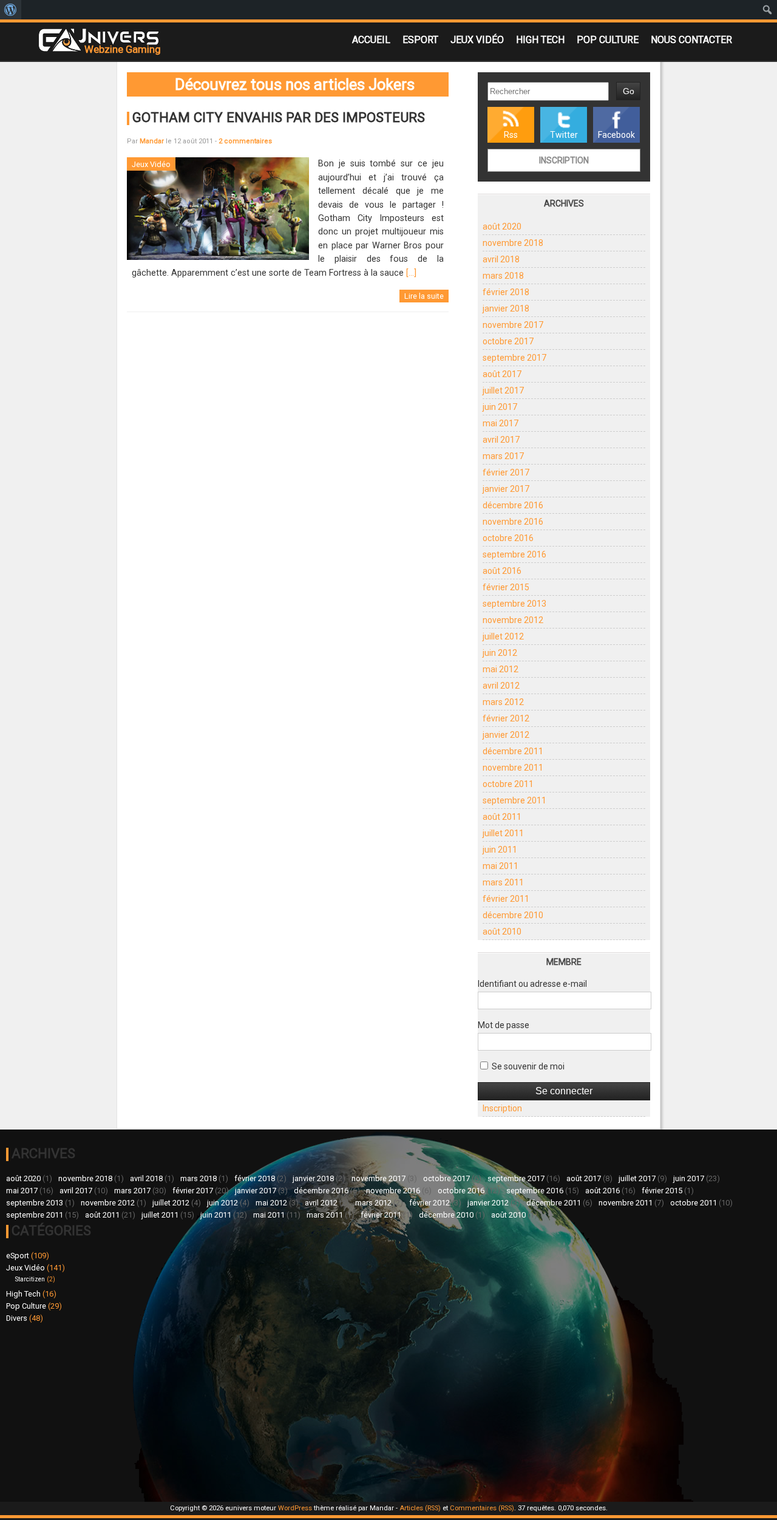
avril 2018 (501, 259)
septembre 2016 (514, 554)
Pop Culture (608, 40)
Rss (511, 135)
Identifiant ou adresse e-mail (532, 984)
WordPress (295, 1508)
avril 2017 (501, 440)
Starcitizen (30, 1279)
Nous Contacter (691, 40)
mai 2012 (500, 669)
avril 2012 (501, 685)
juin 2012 (500, 653)
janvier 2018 (506, 308)
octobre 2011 (508, 784)
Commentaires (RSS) (482, 1508)
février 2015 (506, 587)
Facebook (616, 135)
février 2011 (506, 899)
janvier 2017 (506, 489)
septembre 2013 (514, 603)
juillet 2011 (503, 833)
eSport (420, 40)
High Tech (540, 40)
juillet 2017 (503, 390)
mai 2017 (500, 423)
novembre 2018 (513, 243)
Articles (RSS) (420, 1508)
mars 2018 (503, 276)
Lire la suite (424, 296)
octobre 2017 (508, 341)
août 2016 (502, 571)
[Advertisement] (197, 1411)
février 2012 (506, 718)
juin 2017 (500, 407)
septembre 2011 (514, 800)
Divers (16, 1318)
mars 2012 (503, 702)
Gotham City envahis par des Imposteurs (278, 117)
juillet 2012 (503, 636)
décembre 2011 (513, 751)
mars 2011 (503, 882)
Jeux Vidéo (477, 40)
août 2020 (502, 226)
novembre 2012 (513, 620)
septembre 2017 (514, 358)
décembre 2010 (513, 915)
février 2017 (506, 472)
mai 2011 (500, 866)
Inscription (564, 160)
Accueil (371, 40)
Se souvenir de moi (527, 1066)
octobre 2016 (508, 538)
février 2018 (506, 292)
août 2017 (502, 374)
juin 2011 (500, 849)
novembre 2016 (513, 522)
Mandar (152, 141)
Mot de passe (503, 1025)
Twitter (564, 135)
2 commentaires (245, 141)
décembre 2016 (513, 505)
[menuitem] (10, 9)
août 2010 (502, 931)
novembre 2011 (513, 767)
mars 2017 (503, 456)
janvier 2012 (506, 735)
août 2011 (502, 817)
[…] (411, 273)
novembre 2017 (513, 325)
